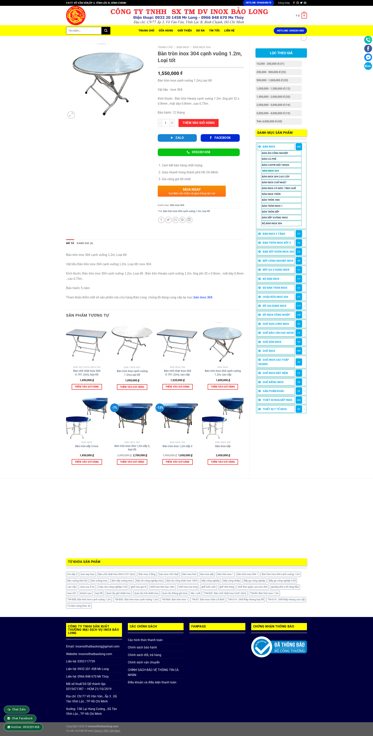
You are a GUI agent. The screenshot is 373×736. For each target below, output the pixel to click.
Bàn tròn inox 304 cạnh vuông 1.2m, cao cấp (223, 372)
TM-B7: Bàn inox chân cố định (208, 599)
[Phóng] (71, 115)
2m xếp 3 (72, 574)
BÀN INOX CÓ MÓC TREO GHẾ (279, 188)
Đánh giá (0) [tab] (85, 243)
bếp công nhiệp (231, 580)
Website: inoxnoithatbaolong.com (89, 654)
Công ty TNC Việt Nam (106, 731)
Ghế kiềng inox (273, 382)
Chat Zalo (19, 709)
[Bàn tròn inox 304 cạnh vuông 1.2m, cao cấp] (223, 343)
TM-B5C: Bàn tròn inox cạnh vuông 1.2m (136, 599)
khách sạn (86, 593)
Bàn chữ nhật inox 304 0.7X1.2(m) (116, 574)
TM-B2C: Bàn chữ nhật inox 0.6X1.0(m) (225, 593)
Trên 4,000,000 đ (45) (269, 121)
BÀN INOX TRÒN (271, 194)
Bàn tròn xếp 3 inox (86, 446)
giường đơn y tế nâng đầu (285, 586)
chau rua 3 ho (87, 586)
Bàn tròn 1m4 (271, 199)
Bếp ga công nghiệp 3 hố (282, 580)
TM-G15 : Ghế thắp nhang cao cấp (286, 599)
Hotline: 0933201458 (25, 727)
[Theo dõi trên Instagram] (297, 3)
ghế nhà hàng (226, 586)
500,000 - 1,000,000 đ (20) (272, 80)
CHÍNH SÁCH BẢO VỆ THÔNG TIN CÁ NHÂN (153, 672)
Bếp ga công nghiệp (254, 580)
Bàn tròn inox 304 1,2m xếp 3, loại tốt (132, 447)
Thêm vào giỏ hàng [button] (87, 386)
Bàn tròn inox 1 (272, 205)
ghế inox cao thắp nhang (273, 362)
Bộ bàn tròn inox (275, 287)
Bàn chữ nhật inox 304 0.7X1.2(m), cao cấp (177, 372)
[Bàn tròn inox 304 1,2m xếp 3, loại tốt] (132, 418)
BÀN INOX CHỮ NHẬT (274, 182)
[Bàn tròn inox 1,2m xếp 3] (177, 418)
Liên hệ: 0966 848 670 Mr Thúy (87, 676)
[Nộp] (106, 31)
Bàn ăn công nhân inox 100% (182, 580)
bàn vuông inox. (99, 580)
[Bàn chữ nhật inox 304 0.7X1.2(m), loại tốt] (87, 343)
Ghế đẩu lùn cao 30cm (278, 332)
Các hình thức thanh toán (145, 640)
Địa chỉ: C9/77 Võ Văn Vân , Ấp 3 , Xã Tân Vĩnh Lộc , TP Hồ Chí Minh (91, 698)
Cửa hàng (166, 30)
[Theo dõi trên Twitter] (301, 3)
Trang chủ (165, 47)
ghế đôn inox (272, 341)
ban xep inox (87, 574)
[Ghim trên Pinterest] (182, 220)
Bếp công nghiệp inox (278, 260)
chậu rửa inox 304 (275, 296)
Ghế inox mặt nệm (275, 373)
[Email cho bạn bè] (175, 220)
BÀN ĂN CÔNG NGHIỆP (275, 153)
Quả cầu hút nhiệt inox (146, 593)
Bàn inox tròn (189, 574)
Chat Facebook (22, 718)
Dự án (200, 30)
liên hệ (229, 30)
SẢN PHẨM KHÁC (273, 391)
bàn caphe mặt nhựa (275, 164)
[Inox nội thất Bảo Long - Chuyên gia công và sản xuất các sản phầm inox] (85, 15)
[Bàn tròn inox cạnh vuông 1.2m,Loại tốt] (132, 343)
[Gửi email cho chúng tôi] (305, 3)
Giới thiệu (185, 30)
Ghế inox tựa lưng (188, 586)
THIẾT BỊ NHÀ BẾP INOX (277, 399)
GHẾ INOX (269, 350)
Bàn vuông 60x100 (77, 580)
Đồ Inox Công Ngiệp (276, 314)
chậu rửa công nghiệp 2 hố (112, 586)
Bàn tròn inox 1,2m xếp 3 (177, 446)
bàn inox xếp (207, 574)
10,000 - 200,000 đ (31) (270, 63)
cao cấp (71, 586)
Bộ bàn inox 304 (272, 223)
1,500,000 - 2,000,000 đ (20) (273, 96)
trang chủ (146, 30)
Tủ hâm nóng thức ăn (79, 605)
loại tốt (206, 211)
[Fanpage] (368, 48)
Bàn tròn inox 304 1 (247, 574)
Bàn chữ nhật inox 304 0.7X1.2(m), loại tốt (86, 372)
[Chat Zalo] (368, 66)
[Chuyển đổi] (304, 147)
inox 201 (71, 593)
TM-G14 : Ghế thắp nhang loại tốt (246, 599)
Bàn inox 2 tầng (274, 233)
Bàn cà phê (269, 158)
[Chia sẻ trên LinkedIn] (189, 220)
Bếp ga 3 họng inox (276, 269)
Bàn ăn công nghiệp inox (149, 580)
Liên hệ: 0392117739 (80, 661)
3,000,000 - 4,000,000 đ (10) (273, 113)
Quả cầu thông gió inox (174, 593)
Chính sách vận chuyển (144, 662)
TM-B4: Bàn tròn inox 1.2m (264, 593)
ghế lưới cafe (208, 586)
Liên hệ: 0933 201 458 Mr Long (87, 669)
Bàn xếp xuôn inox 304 (278, 251)
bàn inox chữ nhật (169, 574)
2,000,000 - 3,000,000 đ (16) (273, 104)
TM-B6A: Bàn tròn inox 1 (175, 599)
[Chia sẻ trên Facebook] (161, 220)
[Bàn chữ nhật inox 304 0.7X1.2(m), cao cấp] (177, 343)
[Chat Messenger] (368, 57)
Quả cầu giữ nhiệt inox (118, 593)
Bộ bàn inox (271, 278)
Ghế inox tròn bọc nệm (162, 586)
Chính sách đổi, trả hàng (144, 655)
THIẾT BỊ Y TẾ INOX (275, 409)
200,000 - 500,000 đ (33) (271, 72)
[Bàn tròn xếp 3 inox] (87, 418)
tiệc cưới (195, 593)
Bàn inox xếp (223, 446)
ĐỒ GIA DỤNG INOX (274, 305)
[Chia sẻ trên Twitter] (168, 220)
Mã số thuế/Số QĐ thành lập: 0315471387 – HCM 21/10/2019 (89, 686)
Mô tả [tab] (70, 243)
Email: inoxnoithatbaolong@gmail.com (92, 646)
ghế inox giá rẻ (138, 586)
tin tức (214, 30)
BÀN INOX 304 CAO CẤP (275, 176)
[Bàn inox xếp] (223, 418)
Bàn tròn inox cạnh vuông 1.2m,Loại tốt (132, 372)
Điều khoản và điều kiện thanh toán (152, 682)
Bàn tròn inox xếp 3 (277, 242)
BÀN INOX (269, 146)
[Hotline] (368, 40)
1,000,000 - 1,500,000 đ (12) (273, 88)
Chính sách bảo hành (142, 647)
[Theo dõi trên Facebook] (294, 3)
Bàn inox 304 (270, 170)
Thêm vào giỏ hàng (198, 123)
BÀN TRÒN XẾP (270, 211)
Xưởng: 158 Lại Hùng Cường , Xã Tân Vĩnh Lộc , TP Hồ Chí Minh (91, 711)
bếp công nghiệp (210, 580)
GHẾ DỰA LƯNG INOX (276, 323)
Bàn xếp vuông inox (275, 217)
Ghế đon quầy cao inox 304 (252, 586)
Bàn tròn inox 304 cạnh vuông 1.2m (182, 211)
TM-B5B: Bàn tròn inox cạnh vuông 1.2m (89, 599)
